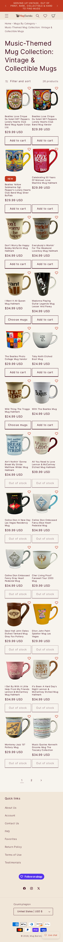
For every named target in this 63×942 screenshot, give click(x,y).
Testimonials (13, 862)
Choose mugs (18, 319)
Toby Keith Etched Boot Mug (42, 357)
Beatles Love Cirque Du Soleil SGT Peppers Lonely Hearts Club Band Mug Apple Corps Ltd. (18, 122)
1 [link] (22, 780)
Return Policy (13, 846)
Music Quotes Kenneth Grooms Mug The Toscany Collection (44, 747)
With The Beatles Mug (44, 409)
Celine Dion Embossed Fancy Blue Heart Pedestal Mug (44, 523)
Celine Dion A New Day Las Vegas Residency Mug (18, 523)
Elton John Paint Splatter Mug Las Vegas (41, 634)
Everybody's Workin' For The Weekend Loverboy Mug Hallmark (45, 248)
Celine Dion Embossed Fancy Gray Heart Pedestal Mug (17, 578)
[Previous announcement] (5, 6)
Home (8, 23)
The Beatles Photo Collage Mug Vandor (16, 357)
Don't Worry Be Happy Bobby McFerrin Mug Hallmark (17, 248)
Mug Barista (36, 936)
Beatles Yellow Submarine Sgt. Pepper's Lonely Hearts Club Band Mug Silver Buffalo (18, 190)
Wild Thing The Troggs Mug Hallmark (17, 410)
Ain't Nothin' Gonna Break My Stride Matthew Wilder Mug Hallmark (16, 465)
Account (10, 815)
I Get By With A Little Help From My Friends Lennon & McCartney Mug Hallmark (17, 690)
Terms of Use (13, 854)
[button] (6, 15)
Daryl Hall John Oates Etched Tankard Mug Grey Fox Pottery (17, 634)
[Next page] (41, 780)
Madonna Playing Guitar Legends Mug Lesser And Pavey (43, 303)
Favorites (11, 839)
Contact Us (12, 823)
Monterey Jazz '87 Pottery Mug (15, 746)
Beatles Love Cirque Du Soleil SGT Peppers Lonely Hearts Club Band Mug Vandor (44, 120)
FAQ (7, 831)
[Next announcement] (57, 6)
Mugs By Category (24, 23)
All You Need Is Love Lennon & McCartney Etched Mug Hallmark (44, 464)
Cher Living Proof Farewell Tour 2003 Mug (42, 578)
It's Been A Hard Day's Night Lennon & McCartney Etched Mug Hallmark (45, 690)
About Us (10, 807)
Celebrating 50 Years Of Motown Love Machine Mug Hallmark (44, 180)
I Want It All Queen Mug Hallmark (15, 302)
